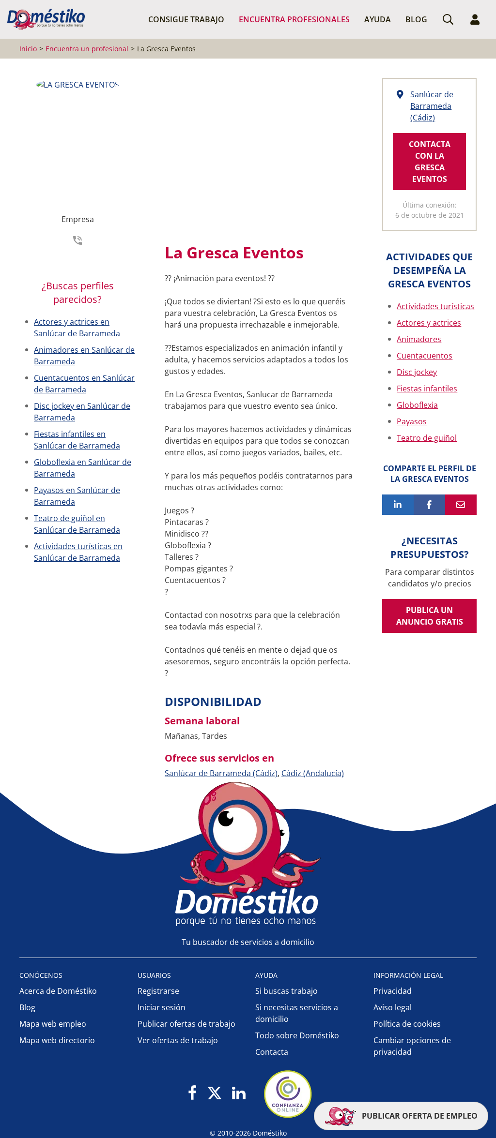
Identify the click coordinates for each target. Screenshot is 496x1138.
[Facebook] (192, 1093)
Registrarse (158, 991)
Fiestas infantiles (427, 388)
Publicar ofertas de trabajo (186, 1023)
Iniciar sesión (162, 1007)
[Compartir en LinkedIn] (398, 504)
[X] (214, 1093)
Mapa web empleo (52, 1023)
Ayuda (377, 19)
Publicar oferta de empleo (419, 1115)
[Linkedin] (238, 1093)
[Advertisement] (254, 155)
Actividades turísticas (435, 306)
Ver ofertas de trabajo (178, 1040)
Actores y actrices (429, 322)
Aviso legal (392, 1007)
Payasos (412, 421)
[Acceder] (475, 19)
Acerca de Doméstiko (58, 991)
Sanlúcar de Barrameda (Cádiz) (221, 773)
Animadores (419, 339)
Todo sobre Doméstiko (297, 1035)
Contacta (271, 1052)
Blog (416, 19)
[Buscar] (448, 19)
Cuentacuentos (424, 355)
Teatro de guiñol (427, 438)
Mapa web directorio (57, 1040)
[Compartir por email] (461, 504)
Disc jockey (417, 372)
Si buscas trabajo (286, 991)
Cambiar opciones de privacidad (412, 1046)
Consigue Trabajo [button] (186, 19)
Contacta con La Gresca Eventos (429, 161)
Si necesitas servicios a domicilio (296, 1013)
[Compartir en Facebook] (429, 504)
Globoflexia (417, 405)
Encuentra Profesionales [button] (294, 19)
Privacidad (392, 991)
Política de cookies (407, 1023)
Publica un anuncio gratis (429, 616)
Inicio (28, 48)
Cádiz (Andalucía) (312, 773)
